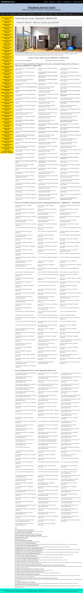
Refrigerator (12, 14)
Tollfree (45, 1)
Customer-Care (67, 1)
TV (38, 14)
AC (7, 14)
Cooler (56, 14)
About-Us (59, 1)
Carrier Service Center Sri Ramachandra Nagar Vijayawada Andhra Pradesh (25, 135)
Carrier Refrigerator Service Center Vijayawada (55, 60)
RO (60, 14)
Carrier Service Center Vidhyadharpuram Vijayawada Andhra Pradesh (68, 198)
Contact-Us (52, 1)
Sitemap (3, 590)
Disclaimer (7, 590)
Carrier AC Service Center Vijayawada (23, 60)
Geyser (50, 14)
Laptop (71, 14)
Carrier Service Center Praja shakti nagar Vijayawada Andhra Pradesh (68, 121)
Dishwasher (44, 14)
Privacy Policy (13, 590)
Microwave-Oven (32, 14)
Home (2, 14)
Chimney (65, 14)
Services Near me (77, 1)
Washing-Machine (21, 14)
